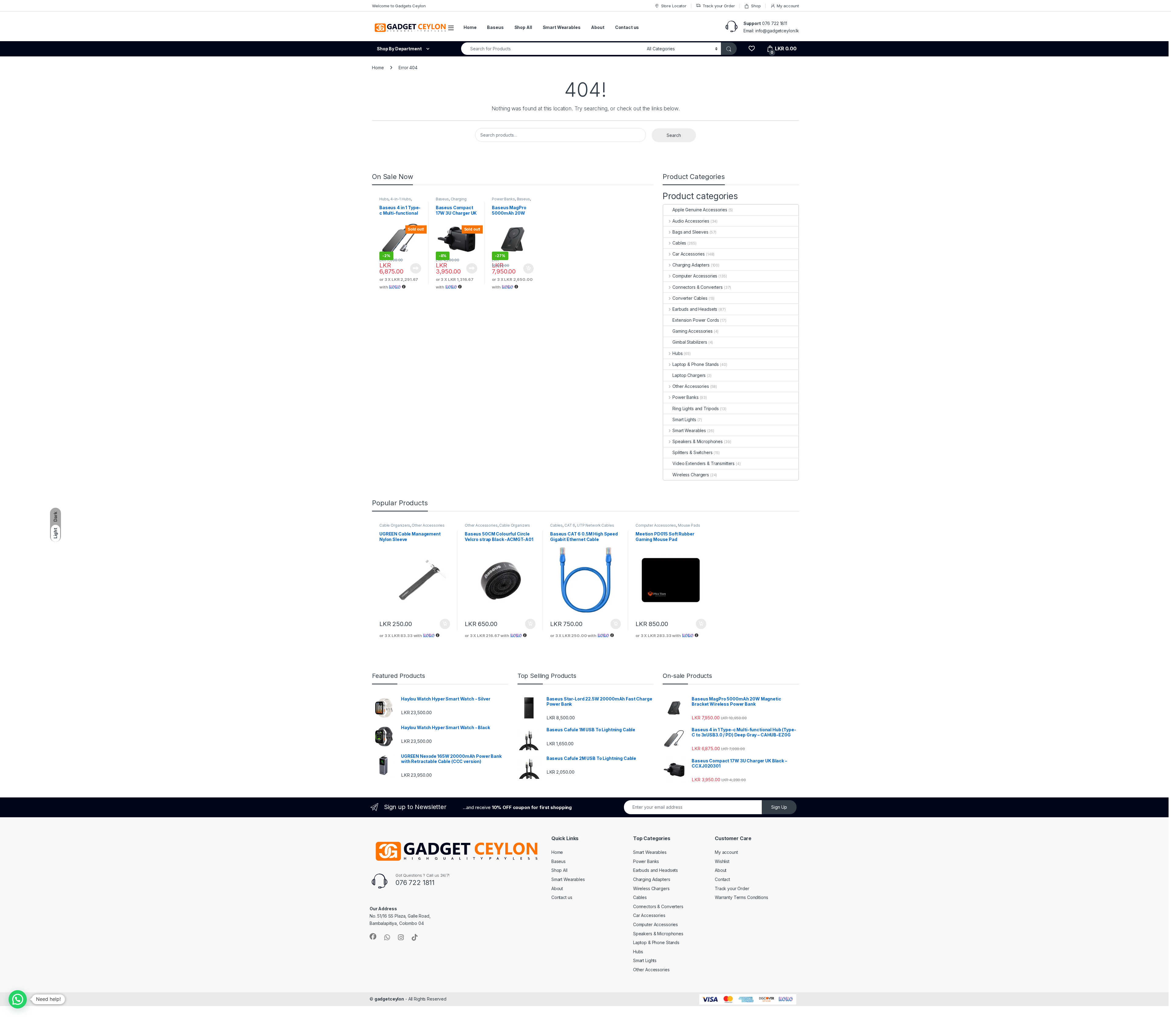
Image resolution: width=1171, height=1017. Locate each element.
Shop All (523, 27)
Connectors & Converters (697, 287)
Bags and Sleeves (690, 232)
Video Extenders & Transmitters (703, 463)
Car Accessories (688, 253)
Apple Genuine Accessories (699, 209)
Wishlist (722, 861)
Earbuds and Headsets (694, 309)
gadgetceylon (389, 998)
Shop (756, 5)
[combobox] (552, 48)
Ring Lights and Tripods (695, 408)
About (597, 27)
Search (674, 135)
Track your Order (719, 5)
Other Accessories (690, 386)
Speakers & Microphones (697, 441)
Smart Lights (684, 419)
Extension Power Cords (695, 320)
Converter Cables (689, 298)
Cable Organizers (394, 525)
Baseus (495, 27)
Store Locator (673, 5)
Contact (722, 879)
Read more (415, 268)
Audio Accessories (690, 221)
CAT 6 (569, 525)
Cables (679, 242)
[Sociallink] (373, 936)
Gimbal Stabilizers (689, 342)
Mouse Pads (689, 525)
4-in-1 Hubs (400, 199)
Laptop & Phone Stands (695, 364)
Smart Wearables (562, 27)
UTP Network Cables (595, 525)
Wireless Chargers (690, 474)
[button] (18, 999)
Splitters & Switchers (692, 452)
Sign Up (779, 807)
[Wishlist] (751, 49)
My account (788, 5)
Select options (526, 268)
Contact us (627, 27)
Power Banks (503, 199)
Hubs (384, 199)
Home (470, 27)
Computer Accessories (694, 275)
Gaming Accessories (692, 331)
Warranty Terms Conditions (741, 897)
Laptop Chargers (689, 375)
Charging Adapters (451, 201)
